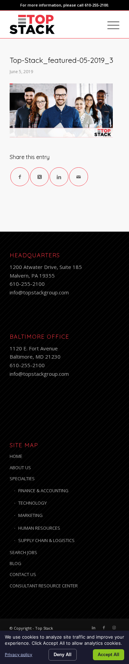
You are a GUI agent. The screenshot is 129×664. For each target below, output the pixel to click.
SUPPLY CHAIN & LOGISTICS (46, 540)
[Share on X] (39, 176)
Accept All (108, 654)
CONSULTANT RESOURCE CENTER (44, 586)
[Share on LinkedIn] (59, 176)
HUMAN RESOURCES (39, 528)
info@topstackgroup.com (39, 292)
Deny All (63, 654)
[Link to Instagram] (114, 627)
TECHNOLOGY (32, 503)
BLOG (15, 563)
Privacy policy (18, 654)
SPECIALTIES (22, 478)
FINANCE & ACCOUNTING (43, 490)
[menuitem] (109, 24)
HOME (16, 456)
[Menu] (109, 24)
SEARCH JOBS (23, 552)
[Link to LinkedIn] (93, 627)
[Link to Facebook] (104, 627)
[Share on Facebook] (19, 176)
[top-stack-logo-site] (53, 24)
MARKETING (30, 515)
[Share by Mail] (78, 176)
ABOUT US (20, 467)
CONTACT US (23, 574)
